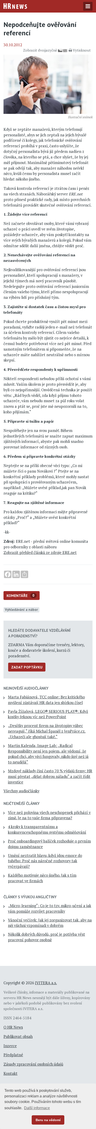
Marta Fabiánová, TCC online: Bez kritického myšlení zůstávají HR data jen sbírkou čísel (46, 700)
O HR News (13, 1027)
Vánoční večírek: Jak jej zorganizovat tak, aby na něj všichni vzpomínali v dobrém (50, 923)
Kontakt (10, 1073)
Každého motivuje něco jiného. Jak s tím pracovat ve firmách (42, 878)
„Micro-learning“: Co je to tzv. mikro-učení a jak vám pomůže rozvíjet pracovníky (49, 908)
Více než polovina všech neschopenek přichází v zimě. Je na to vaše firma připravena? (49, 815)
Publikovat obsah (18, 1036)
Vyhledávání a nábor (21, 609)
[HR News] (15, 5)
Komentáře (20, 595)
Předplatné (13, 1054)
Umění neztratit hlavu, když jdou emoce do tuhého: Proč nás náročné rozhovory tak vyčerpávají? (45, 861)
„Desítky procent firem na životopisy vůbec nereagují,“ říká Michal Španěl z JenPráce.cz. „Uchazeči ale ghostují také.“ (47, 731)
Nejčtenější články (21, 803)
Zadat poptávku (26, 667)
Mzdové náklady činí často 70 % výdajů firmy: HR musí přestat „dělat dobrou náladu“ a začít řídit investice (50, 776)
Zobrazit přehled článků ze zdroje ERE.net (40, 552)
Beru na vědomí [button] (48, 1120)
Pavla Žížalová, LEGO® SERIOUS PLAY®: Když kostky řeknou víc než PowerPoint (48, 714)
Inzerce (10, 1045)
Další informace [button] (37, 1108)
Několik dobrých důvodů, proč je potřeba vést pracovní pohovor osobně (46, 937)
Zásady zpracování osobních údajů (33, 1064)
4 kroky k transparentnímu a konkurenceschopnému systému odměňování (47, 829)
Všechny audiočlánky (21, 790)
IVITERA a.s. (46, 982)
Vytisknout (82, 50)
